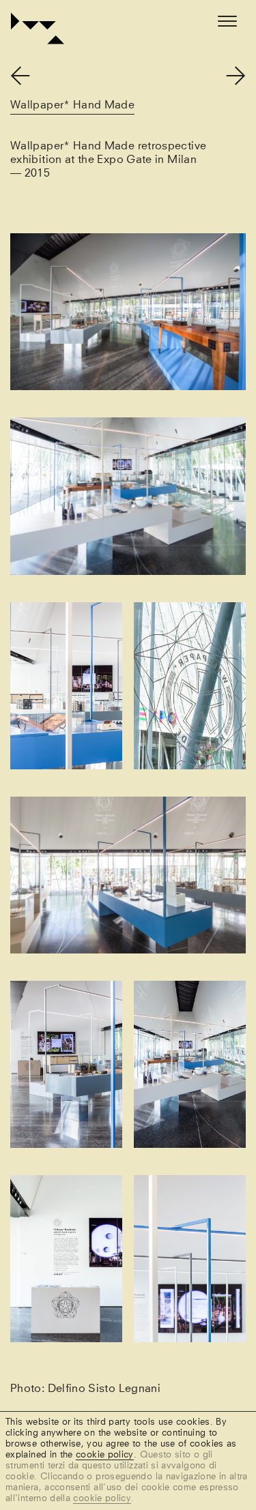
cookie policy (105, 1455)
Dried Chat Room (29, 80)
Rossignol (226, 71)
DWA (10, 18)
